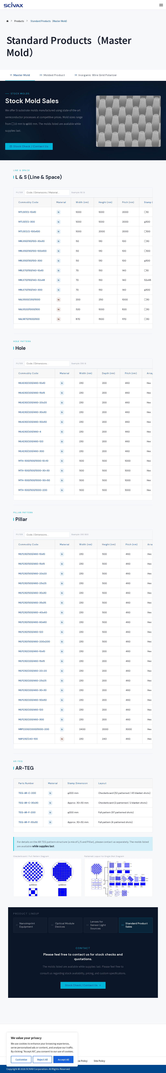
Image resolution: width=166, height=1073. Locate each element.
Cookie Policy (80, 1060)
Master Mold (20, 75)
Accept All (63, 1059)
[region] (42, 1049)
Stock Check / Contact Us (30, 146)
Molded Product (52, 75)
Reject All (42, 1059)
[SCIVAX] (13, 5)
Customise (21, 1059)
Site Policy (99, 1060)
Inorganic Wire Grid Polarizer (96, 75)
